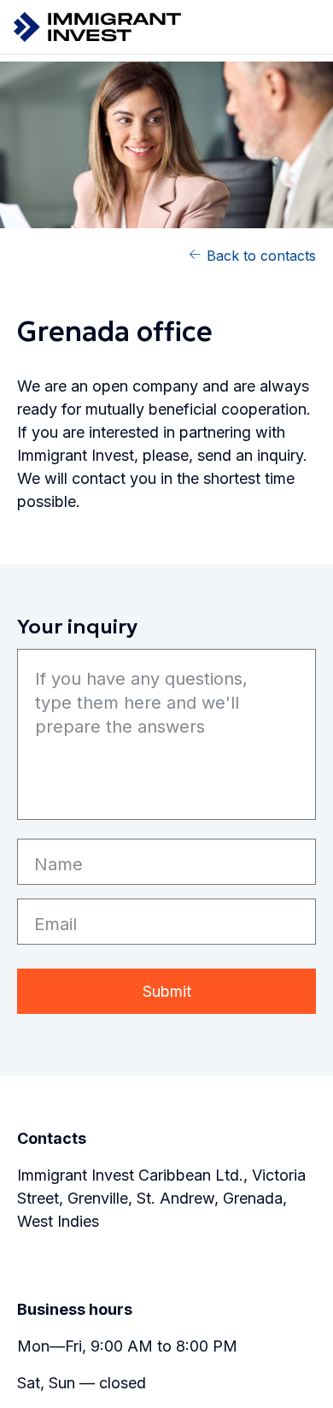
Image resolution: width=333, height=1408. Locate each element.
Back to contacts (261, 255)
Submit (167, 991)
